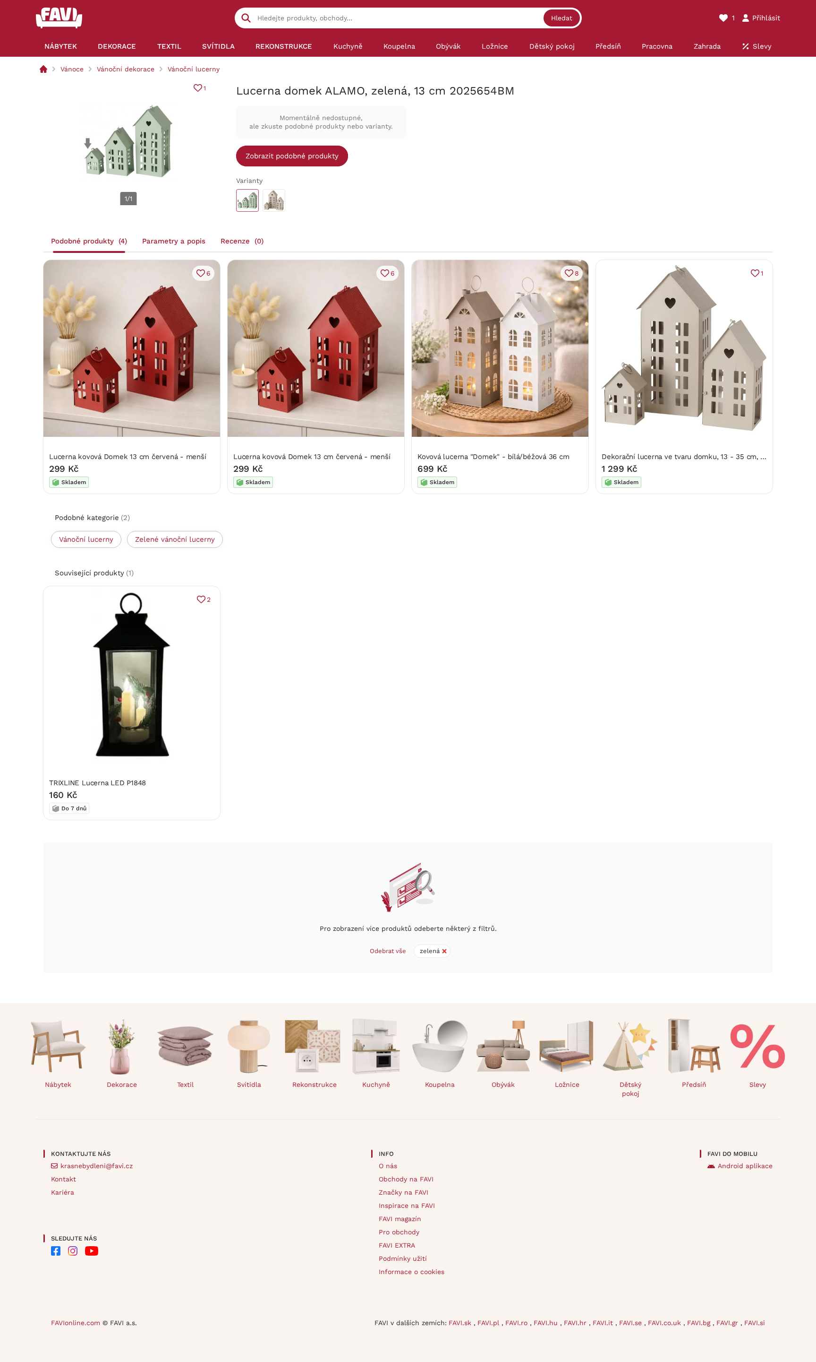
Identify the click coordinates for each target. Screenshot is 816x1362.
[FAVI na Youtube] (91, 1251)
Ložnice (567, 1084)
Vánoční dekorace (125, 69)
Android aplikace (745, 1166)
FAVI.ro (517, 1323)
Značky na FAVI (403, 1192)
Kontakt (63, 1179)
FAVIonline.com (75, 1323)
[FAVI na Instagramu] (72, 1251)
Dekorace (122, 1084)
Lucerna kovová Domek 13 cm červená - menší (127, 456)
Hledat (561, 18)
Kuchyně (376, 1084)
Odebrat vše (388, 950)
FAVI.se (631, 1323)
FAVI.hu (547, 1323)
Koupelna (440, 1084)
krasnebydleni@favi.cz (96, 1166)
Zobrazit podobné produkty (292, 156)
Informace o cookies (411, 1271)
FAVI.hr (576, 1323)
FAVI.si (754, 1323)
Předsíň (694, 1084)
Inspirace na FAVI (407, 1205)
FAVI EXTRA (397, 1245)
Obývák (503, 1084)
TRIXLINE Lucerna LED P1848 (97, 783)
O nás (388, 1166)
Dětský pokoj (630, 1089)
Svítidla (249, 1084)
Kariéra (62, 1192)
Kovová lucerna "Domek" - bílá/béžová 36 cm (493, 456)
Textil (185, 1084)
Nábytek (58, 1084)
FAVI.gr (728, 1323)
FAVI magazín (400, 1219)
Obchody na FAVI (406, 1179)
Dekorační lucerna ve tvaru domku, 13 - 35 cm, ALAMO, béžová (707, 456)
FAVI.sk (461, 1323)
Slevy (757, 1084)
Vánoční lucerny (194, 69)
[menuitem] (60, 46)
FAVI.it (604, 1323)
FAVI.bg (700, 1323)
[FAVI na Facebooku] (55, 1251)
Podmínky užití (403, 1258)
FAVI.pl (489, 1323)
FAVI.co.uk (665, 1323)
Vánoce (72, 69)
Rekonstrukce (314, 1084)
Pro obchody (399, 1232)
